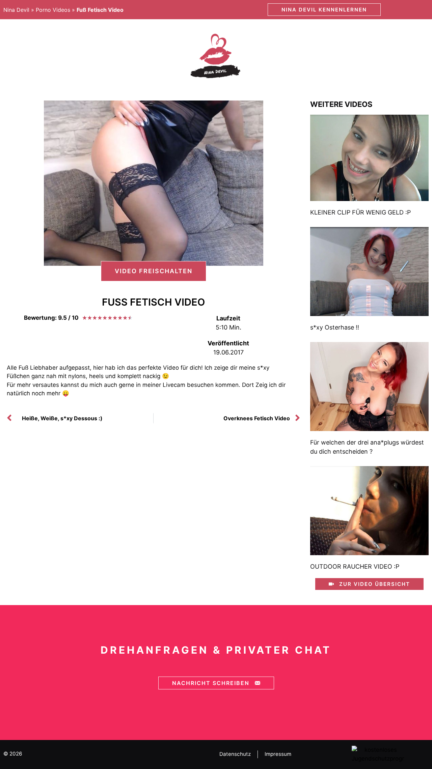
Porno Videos (53, 9)
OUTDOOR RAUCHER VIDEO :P (354, 566)
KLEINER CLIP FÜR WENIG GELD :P (360, 212)
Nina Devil (16, 9)
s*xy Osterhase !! (334, 327)
